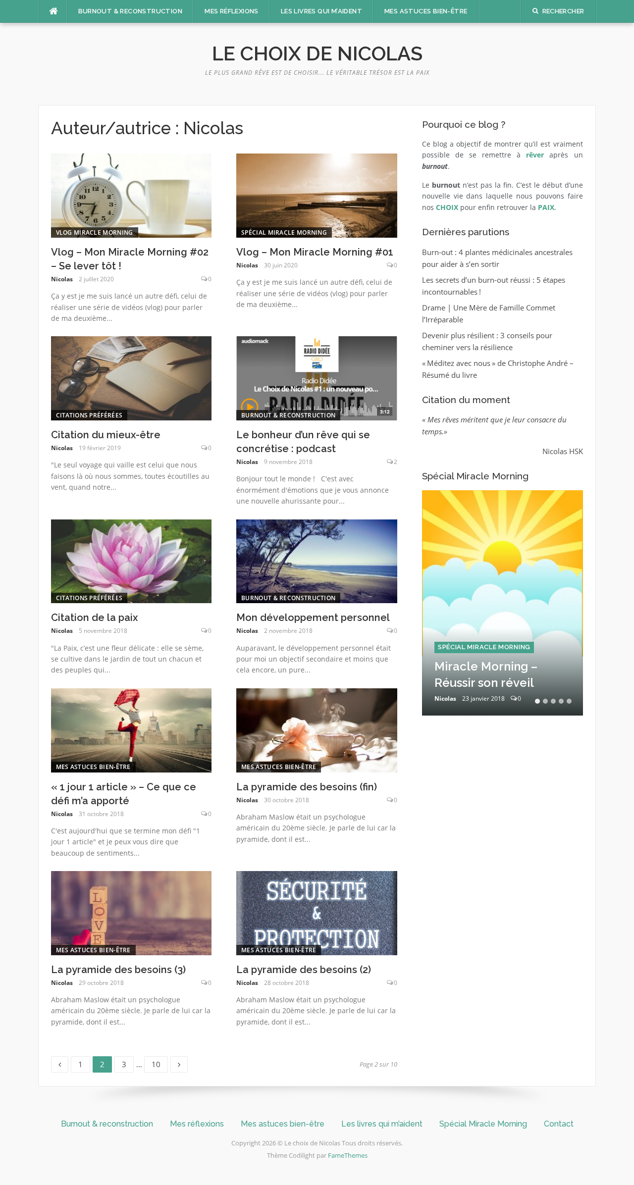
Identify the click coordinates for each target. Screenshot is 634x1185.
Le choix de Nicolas (317, 53)
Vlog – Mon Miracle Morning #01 (314, 252)
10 (159, 1062)
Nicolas (62, 279)
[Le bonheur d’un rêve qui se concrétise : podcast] (316, 377)
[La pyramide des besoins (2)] (316, 912)
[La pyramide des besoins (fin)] (316, 729)
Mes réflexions (232, 11)
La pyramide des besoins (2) (303, 970)
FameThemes (348, 1155)
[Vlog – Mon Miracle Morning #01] (316, 195)
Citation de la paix (94, 617)
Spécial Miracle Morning (284, 232)
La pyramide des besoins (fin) (306, 787)
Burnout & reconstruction (130, 11)
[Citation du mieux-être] (131, 377)
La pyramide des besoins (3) (118, 970)
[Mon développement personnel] (316, 561)
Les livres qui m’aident (321, 11)
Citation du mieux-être (105, 435)
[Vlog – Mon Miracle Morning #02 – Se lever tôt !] (131, 195)
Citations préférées (89, 415)
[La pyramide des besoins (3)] (131, 912)
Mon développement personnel (313, 617)
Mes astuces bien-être (425, 11)
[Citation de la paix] (131, 561)
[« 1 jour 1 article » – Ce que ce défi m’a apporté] (131, 729)
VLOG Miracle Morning (94, 232)
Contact (559, 1124)
